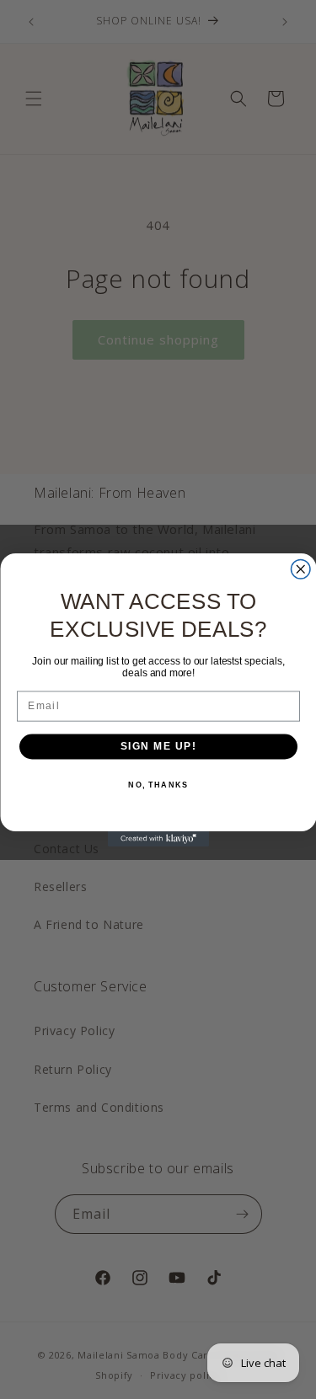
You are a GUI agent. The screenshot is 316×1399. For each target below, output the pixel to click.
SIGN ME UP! (158, 745)
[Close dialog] (300, 569)
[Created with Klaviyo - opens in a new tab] (158, 838)
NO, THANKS (158, 784)
